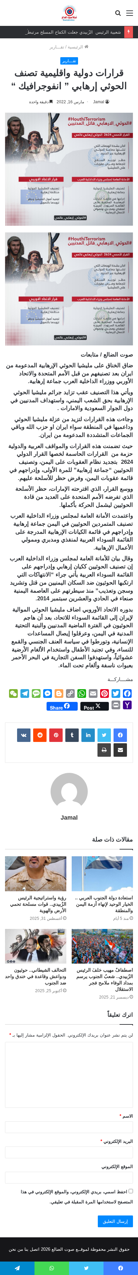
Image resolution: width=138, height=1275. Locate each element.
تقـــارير (57, 46)
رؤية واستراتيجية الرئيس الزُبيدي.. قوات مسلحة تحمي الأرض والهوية (38, 904)
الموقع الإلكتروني (117, 1166)
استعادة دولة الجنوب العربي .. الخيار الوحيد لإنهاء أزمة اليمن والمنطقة (104, 904)
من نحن (16, 1249)
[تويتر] (104, 735)
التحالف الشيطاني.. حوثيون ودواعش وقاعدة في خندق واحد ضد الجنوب (35, 976)
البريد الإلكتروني (116, 1141)
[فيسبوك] (120, 735)
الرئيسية (76, 46)
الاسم (126, 1116)
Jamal (98, 102)
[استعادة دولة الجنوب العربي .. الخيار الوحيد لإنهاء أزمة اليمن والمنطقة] (102, 873)
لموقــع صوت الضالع (69, 1249)
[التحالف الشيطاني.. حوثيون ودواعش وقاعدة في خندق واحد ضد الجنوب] (35, 946)
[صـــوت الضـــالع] (69, 13)
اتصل (35, 1249)
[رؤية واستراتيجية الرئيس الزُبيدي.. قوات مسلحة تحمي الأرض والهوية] (35, 873)
